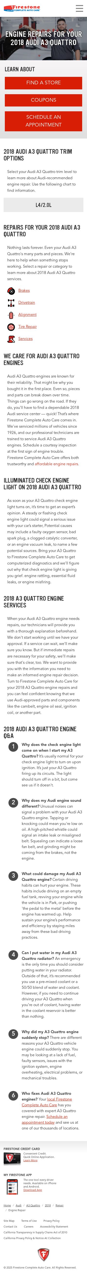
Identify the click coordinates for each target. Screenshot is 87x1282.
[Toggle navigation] (79, 8)
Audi (19, 1205)
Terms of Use (29, 1221)
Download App (32, 1190)
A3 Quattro (33, 1205)
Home (7, 1205)
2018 (48, 1205)
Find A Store (43, 83)
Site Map (9, 1221)
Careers (28, 1227)
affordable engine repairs (56, 464)
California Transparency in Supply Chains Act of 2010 (35, 1232)
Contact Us (10, 1227)
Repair (60, 1205)
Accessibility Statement (54, 1227)
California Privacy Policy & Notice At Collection (32, 1238)
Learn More (30, 1160)
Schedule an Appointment (44, 121)
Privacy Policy (51, 1221)
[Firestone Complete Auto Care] (22, 8)
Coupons (43, 100)
